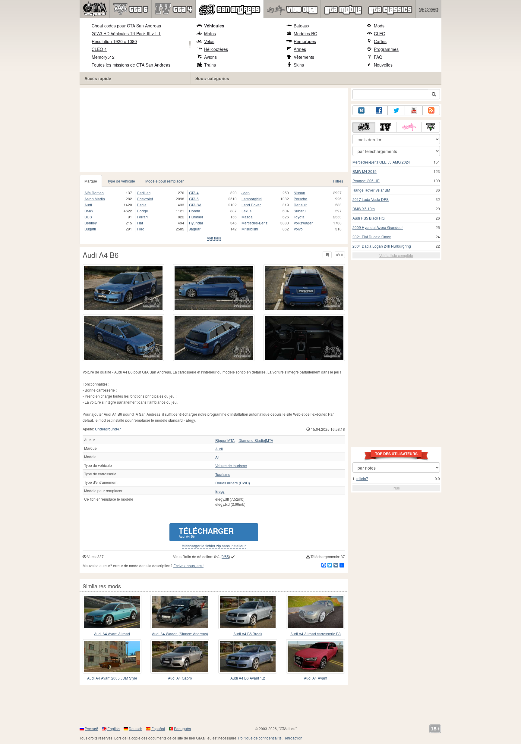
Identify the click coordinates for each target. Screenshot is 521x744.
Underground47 (108, 428)
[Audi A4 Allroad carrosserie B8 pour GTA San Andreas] (315, 612)
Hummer (196, 216)
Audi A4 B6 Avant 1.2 (247, 677)
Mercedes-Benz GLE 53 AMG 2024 (381, 161)
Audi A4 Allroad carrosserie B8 (315, 633)
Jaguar (195, 228)
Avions (210, 57)
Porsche (300, 198)
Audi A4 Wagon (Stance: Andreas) (180, 633)
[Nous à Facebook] (378, 110)
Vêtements (304, 57)
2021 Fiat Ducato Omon (371, 236)
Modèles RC (305, 33)
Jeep (246, 192)
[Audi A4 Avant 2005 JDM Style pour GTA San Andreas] (112, 656)
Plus (396, 487)
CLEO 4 (99, 49)
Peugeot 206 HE (366, 180)
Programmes (386, 49)
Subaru (300, 210)
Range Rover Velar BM (371, 189)
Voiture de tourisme (231, 465)
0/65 (225, 556)
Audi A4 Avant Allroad (112, 633)
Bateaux (301, 26)
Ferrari (142, 216)
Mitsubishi (250, 228)
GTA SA (195, 204)
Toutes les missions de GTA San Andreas (131, 65)
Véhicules (214, 26)
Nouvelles (383, 65)
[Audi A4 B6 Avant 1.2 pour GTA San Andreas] (247, 656)
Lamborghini (252, 198)
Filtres (338, 180)
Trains (210, 65)
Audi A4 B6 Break (247, 633)
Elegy (220, 491)
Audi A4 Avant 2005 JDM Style (112, 677)
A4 (217, 457)
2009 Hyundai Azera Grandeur (377, 227)
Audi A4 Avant (315, 677)
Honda (194, 210)
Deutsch (135, 728)
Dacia (142, 204)
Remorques (305, 41)
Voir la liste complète (396, 255)
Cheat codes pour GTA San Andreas (126, 26)
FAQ (378, 57)
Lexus (246, 210)
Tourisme (222, 474)
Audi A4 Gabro (180, 677)
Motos (210, 33)
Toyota (299, 216)
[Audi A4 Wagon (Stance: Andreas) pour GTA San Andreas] (179, 612)
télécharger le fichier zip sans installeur (214, 545)
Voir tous (214, 237)
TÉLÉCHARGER (206, 532)
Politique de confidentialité (260, 737)
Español (158, 728)
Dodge (142, 210)
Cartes (380, 41)
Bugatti (90, 228)
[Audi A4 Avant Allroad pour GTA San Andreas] (112, 612)
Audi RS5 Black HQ (368, 217)
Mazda (247, 216)
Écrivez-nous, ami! (188, 565)
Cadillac (143, 192)
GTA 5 (194, 198)
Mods (379, 26)
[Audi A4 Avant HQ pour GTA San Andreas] (315, 656)
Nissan (299, 192)
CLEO (379, 33)
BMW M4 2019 (364, 171)
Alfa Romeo (94, 192)
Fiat (140, 222)
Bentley (90, 222)
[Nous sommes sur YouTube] (413, 110)
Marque (90, 180)
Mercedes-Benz (254, 222)
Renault (300, 204)
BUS (88, 216)
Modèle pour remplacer (164, 180)
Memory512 (103, 57)
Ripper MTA (225, 440)
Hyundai (196, 222)
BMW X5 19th (363, 208)
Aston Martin (94, 198)
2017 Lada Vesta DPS (370, 199)
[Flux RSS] (431, 110)
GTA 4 (194, 192)
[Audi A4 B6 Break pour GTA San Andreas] (247, 612)
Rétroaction (292, 737)
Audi (88, 204)
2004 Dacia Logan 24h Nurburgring (381, 246)
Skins (299, 65)
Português (182, 728)
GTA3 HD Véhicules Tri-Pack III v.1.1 (126, 33)
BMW (88, 210)
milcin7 (362, 478)
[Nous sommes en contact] (361, 110)
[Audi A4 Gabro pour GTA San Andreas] (179, 656)
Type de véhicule (121, 180)
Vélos (209, 41)
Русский (91, 728)
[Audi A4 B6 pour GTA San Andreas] (123, 287)
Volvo (298, 228)
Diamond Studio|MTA (255, 440)
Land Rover (251, 204)
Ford (140, 228)
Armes (300, 49)
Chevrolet (145, 198)
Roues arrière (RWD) (232, 482)
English (113, 728)
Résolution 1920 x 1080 (114, 41)
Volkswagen (304, 222)
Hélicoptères (216, 49)
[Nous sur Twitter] (396, 110)
